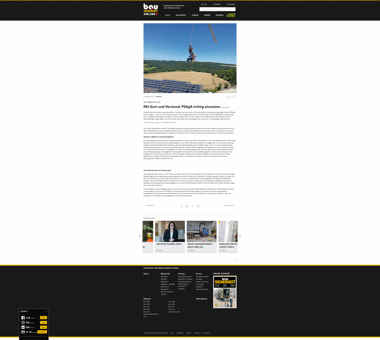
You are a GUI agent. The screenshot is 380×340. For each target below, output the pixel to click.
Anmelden (42, 332)
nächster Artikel (229, 205)
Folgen (43, 318)
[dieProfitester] (230, 15)
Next (240, 236)
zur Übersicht (150, 205)
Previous (140, 236)
